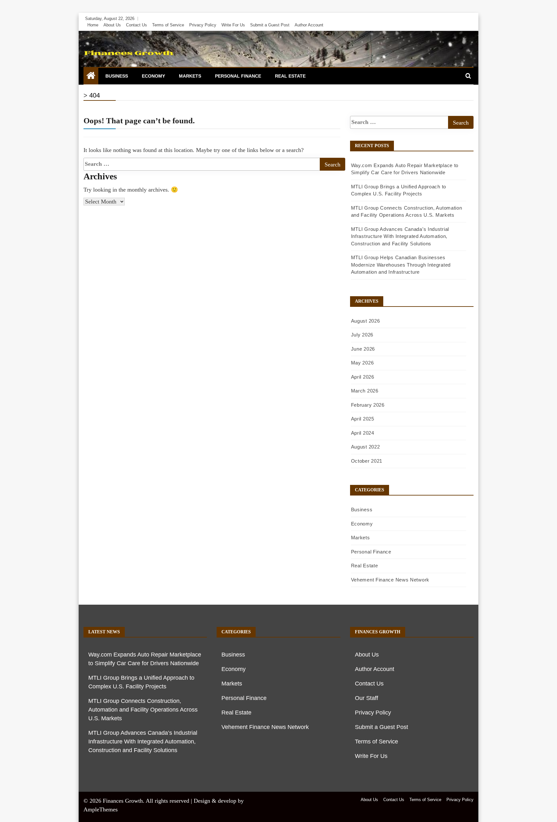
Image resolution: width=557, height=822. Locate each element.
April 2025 (362, 418)
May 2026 (362, 362)
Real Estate (290, 76)
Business (116, 76)
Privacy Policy (202, 25)
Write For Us (233, 25)
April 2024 (362, 433)
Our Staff (366, 698)
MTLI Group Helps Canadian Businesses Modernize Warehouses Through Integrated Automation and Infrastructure (401, 265)
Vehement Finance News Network (390, 579)
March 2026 (364, 390)
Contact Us (136, 25)
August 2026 (365, 321)
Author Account (309, 25)
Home (92, 25)
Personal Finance (238, 76)
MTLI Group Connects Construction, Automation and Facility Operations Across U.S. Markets (143, 710)
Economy (153, 76)
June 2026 (363, 349)
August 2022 (365, 446)
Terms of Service (168, 25)
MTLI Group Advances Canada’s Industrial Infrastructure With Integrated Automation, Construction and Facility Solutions (400, 236)
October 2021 (366, 461)
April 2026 (362, 377)
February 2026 (368, 405)
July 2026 (362, 334)
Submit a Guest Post (269, 25)
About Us (112, 25)
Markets (190, 76)
